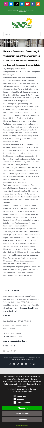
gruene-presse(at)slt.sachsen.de (15, 341)
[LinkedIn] (8, 351)
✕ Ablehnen (22, 419)
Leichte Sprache (12, 10)
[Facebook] (11, 351)
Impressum (32, 10)
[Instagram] (4, 351)
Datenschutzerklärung (18, 359)
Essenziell (21, 396)
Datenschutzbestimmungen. (22, 391)
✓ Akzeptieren (22, 408)
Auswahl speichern (21, 414)
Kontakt (20, 10)
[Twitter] (15, 351)
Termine (25, 10)
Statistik (20, 400)
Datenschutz (21, 12)
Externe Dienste (24, 403)
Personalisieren (22, 425)
